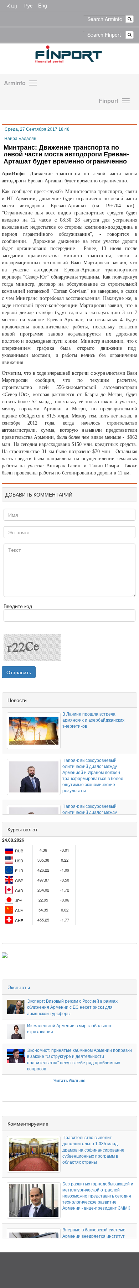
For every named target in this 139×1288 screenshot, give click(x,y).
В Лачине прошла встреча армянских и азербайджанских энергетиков (93, 720)
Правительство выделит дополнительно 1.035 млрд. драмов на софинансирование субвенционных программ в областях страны (93, 1149)
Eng (42, 5)
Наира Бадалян (20, 138)
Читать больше (69, 1080)
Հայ (12, 5)
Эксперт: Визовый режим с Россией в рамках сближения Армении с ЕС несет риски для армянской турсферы (72, 1007)
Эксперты (18, 987)
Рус (28, 5)
